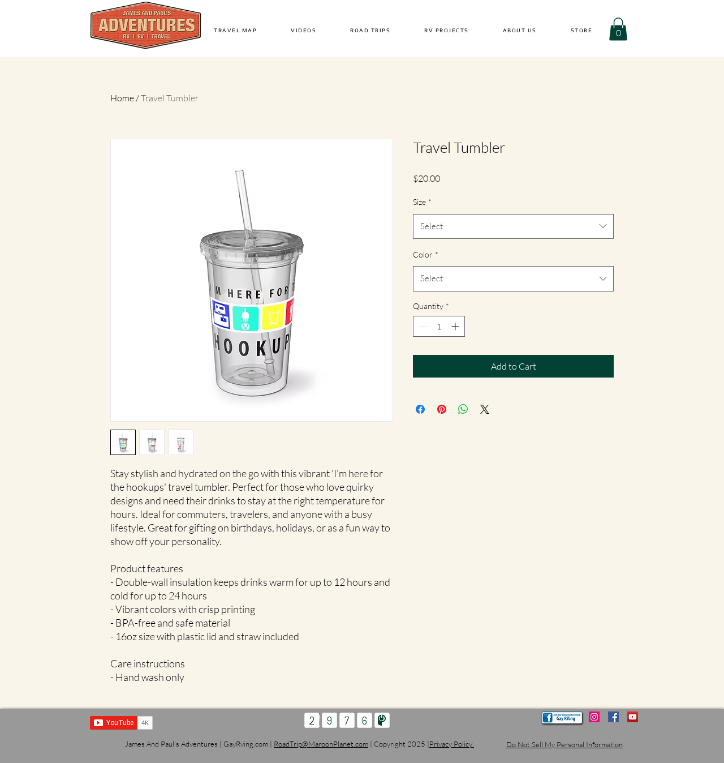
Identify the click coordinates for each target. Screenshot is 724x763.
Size (422, 202)
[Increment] (456, 326)
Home (122, 98)
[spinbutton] (439, 326)
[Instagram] (594, 716)
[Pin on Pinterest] (442, 409)
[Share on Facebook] (420, 409)
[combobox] (513, 226)
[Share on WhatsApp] (463, 409)
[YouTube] (632, 716)
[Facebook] (613, 716)
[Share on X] (485, 409)
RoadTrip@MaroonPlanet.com (321, 743)
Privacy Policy (451, 743)
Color (425, 254)
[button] (303, 30)
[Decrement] (422, 326)
